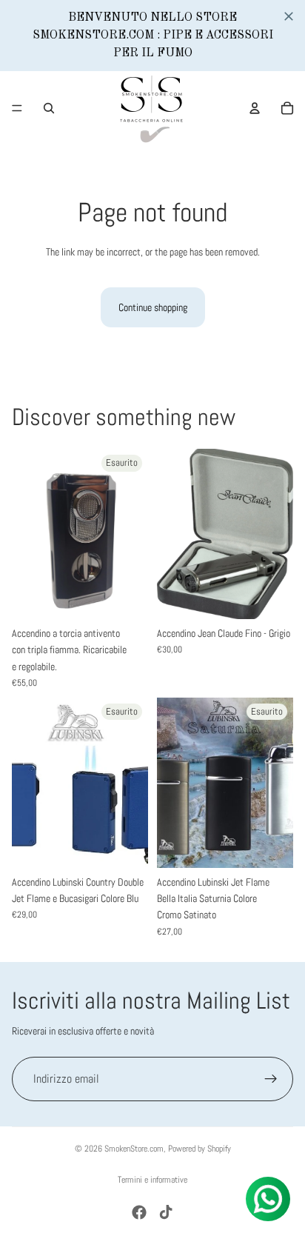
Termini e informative (152, 1180)
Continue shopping (152, 307)
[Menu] (17, 108)
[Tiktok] (166, 1212)
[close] (288, 16)
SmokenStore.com (134, 1149)
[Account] (254, 108)
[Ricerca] (49, 108)
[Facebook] (139, 1212)
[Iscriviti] (270, 1079)
